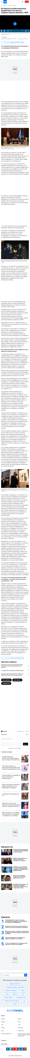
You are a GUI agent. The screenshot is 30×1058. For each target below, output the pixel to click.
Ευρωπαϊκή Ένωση (21, 997)
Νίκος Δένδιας (6, 680)
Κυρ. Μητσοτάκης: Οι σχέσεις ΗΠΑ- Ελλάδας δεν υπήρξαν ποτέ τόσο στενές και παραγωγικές (12, 674)
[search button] (25, 975)
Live (27, 1)
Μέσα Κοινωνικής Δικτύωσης (12, 1000)
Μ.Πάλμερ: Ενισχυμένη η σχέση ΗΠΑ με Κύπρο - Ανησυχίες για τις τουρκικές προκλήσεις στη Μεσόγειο (12, 666)
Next (2, 1024)
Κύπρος (15, 1004)
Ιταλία (6, 994)
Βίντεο (2, 1030)
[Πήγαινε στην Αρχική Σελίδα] (5, 1)
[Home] (1, 5)
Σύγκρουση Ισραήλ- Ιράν (15, 983)
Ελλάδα (14, 5)
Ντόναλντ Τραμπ (8, 997)
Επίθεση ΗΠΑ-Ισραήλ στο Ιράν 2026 (15, 987)
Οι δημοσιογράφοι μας (6, 1033)
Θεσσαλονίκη (6, 683)
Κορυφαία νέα (7, 847)
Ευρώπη (3, 1018)
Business (3, 1021)
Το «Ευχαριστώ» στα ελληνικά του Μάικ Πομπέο (12, 670)
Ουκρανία (14, 994)
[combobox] (15, 975)
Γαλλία (23, 994)
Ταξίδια (3, 1027)
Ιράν (24, 1000)
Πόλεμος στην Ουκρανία (11, 990)
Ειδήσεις (5, 5)
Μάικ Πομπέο (17, 680)
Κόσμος (9, 5)
